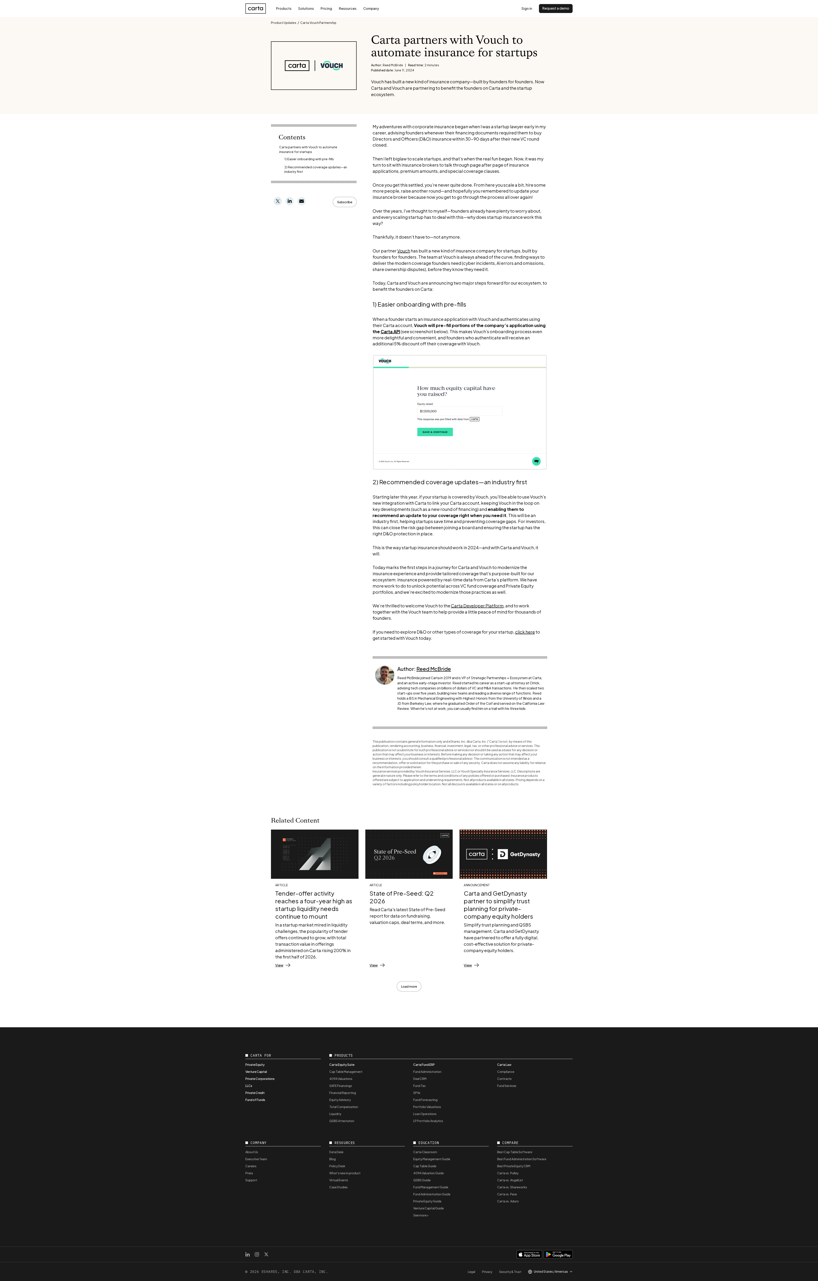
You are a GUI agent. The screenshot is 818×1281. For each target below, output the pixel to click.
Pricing (326, 8)
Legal (471, 1271)
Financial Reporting (342, 1093)
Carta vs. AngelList (510, 1180)
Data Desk (336, 1152)
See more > (421, 1215)
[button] (345, 202)
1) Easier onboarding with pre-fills (309, 159)
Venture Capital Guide (428, 1208)
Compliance (505, 1072)
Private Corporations (260, 1079)
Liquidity (335, 1114)
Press (249, 1173)
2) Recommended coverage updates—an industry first (315, 169)
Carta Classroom (425, 1152)
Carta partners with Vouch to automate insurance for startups (308, 149)
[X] (266, 1254)
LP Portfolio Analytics (428, 1121)
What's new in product (344, 1173)
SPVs (416, 1093)
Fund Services (506, 1086)
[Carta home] (255, 8)
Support (251, 1180)
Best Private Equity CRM (513, 1166)
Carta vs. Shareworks (512, 1187)
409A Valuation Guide (428, 1173)
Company (371, 8)
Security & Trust (510, 1271)
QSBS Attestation (341, 1121)
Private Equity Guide (427, 1201)
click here (525, 631)
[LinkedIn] (247, 1254)
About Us (251, 1152)
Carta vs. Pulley (507, 1173)
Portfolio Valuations (427, 1107)
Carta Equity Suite (341, 1064)
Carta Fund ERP (424, 1064)
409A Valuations (340, 1079)
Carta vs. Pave (507, 1194)
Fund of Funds (255, 1100)
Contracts (504, 1079)
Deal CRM (419, 1079)
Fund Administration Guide (431, 1194)
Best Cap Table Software (514, 1152)
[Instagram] (257, 1254)
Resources (347, 8)
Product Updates (283, 22)
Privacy (487, 1271)
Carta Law (504, 1064)
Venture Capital (256, 1072)
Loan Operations (424, 1114)
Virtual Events (338, 1180)
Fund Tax (419, 1086)
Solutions (306, 8)
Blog (332, 1159)
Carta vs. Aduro (508, 1201)
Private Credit (255, 1093)
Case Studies (338, 1187)
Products (283, 8)
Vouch (403, 250)
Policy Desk (337, 1166)
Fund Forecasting (425, 1100)
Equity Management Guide (431, 1159)
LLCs (248, 1086)
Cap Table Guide (424, 1166)
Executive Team (256, 1159)
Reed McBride (433, 669)
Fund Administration (427, 1072)
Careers (250, 1166)
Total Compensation (343, 1107)
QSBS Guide (422, 1180)
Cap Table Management (345, 1072)
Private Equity (255, 1064)
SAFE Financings (340, 1086)
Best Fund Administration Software (521, 1159)
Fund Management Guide (430, 1187)
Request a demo (555, 8)
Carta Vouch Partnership (318, 22)
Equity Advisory (340, 1100)
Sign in (526, 8)
